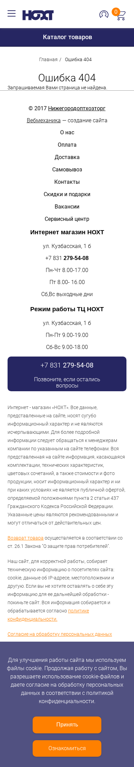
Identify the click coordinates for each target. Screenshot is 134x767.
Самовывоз (67, 169)
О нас (67, 132)
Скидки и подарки (67, 194)
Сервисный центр (67, 219)
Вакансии (67, 206)
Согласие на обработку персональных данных (60, 634)
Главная (48, 59)
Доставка (67, 157)
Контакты (67, 182)
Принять (67, 724)
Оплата (67, 145)
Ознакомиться (67, 748)
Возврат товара (26, 538)
